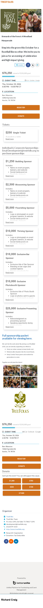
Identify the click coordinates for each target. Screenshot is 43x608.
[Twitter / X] (33, 65)
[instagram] (11, 541)
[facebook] (28, 65)
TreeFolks (6, 2)
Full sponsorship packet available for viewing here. (17, 337)
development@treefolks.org (16, 524)
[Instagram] (37, 65)
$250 (12, 487)
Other (21, 493)
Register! (21, 107)
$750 (31, 481)
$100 (31, 487)
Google (37, 80)
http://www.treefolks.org (15, 529)
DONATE (21, 116)
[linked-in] (16, 541)
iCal (27, 80)
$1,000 (11, 481)
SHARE (20, 65)
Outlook (32, 80)
